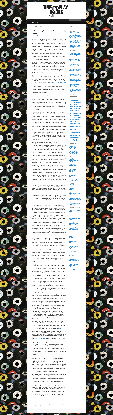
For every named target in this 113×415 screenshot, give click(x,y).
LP (70, 119)
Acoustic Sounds (73, 145)
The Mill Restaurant (74, 130)
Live (79, 117)
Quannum (78, 123)
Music (41, 399)
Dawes (33, 401)
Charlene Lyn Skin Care (74, 220)
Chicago (79, 106)
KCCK (71, 211)
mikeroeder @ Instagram (74, 228)
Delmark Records (73, 240)
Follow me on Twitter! (74, 223)
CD (78, 104)
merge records (58, 403)
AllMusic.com (72, 256)
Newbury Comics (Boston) (75, 198)
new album (75, 121)
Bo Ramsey (77, 102)
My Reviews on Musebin (74, 229)
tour (79, 132)
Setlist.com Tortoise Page (75, 230)
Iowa (72, 115)
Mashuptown (72, 170)
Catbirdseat (72, 164)
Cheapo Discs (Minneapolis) (75, 185)
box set (71, 104)
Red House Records (74, 126)
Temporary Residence (74, 152)
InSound (72, 189)
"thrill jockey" (55, 399)
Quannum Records (73, 245)
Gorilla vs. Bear (73, 168)
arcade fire (37, 400)
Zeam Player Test (35, 22)
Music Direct (72, 150)
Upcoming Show (74, 137)
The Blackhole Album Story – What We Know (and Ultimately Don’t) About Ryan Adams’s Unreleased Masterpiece (75, 76)
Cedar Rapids (74, 106)
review (71, 128)
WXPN (71, 214)
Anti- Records (72, 237)
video (71, 140)
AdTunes (72, 255)
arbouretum (33, 400)
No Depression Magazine (74, 260)
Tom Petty (72, 132)
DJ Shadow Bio (43, 20)
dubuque (77, 110)
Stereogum (72, 176)
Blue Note (72, 238)
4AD (71, 236)
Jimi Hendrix (60, 401)
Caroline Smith (55, 400)
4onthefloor (60, 399)
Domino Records (73, 241)
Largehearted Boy (73, 169)
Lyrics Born (74, 119)
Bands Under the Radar (74, 160)
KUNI (71, 212)
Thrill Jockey (72, 247)
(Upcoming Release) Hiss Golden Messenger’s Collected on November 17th (75, 90)
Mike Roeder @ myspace (74, 171)
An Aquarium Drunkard (74, 158)
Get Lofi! (72, 166)
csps (71, 108)
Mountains (63, 403)
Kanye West (43, 403)
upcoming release (75, 135)
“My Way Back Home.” (41, 338)
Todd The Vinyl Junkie (74, 153)
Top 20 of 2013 (45, 404)
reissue (79, 126)
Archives (37, 20)
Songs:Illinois (73, 175)
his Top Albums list (35, 76)
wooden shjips (34, 405)
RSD (78, 128)
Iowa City (76, 115)
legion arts (75, 117)
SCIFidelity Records (74, 246)
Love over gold (53, 403)
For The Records (73, 165)
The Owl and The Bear (74, 180)
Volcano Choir (56, 404)
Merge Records (73, 242)
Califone (51, 400)
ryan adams (73, 129)
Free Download (73, 111)
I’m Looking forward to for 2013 (57, 98)
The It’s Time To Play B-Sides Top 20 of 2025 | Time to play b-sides (75, 53)
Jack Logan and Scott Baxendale (52, 401)
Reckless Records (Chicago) (75, 199)
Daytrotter (78, 108)
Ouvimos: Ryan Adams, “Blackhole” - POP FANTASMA (74, 72)
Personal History (45, 399)
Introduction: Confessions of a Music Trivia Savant (56, 20)
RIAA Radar (72, 265)
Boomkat (72, 184)
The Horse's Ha (40, 404)
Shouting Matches (35, 404)
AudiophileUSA (73, 146)
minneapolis (78, 119)
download (73, 110)
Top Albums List (51, 404)
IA (71, 115)
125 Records (72, 235)
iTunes (71, 117)
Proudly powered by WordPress (56, 410)
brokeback (48, 400)
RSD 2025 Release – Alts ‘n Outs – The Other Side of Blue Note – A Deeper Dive (75, 40)
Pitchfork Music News (74, 264)
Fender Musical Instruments (75, 258)
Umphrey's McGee (73, 134)
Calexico (75, 104)
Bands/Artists (37, 399)
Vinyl (49, 399)
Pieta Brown (73, 123)
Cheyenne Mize (61, 400)
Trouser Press (72, 269)
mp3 (71, 121)
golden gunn (36, 401)
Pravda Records (73, 243)
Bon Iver (44, 400)
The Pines (79, 130)
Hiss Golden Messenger (43, 401)
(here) (60, 328)
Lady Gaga (47, 403)
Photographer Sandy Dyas (75, 263)
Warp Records (73, 251)
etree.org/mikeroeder (74, 222)
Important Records (73, 148)
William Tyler (61, 404)
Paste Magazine (73, 261)
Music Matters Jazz (73, 151)
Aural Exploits (73, 147)
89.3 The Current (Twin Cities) (75, 210)
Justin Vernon (38, 403)
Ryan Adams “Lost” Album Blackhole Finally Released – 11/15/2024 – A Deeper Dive (75, 46)
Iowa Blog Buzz (73, 259)
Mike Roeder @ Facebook (75, 227)
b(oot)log (72, 159)
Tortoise (76, 132)
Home (33, 20)
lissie (50, 403)
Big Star (41, 400)
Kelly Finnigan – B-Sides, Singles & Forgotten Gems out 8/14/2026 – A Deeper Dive (75, 34)
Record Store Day (74, 125)
